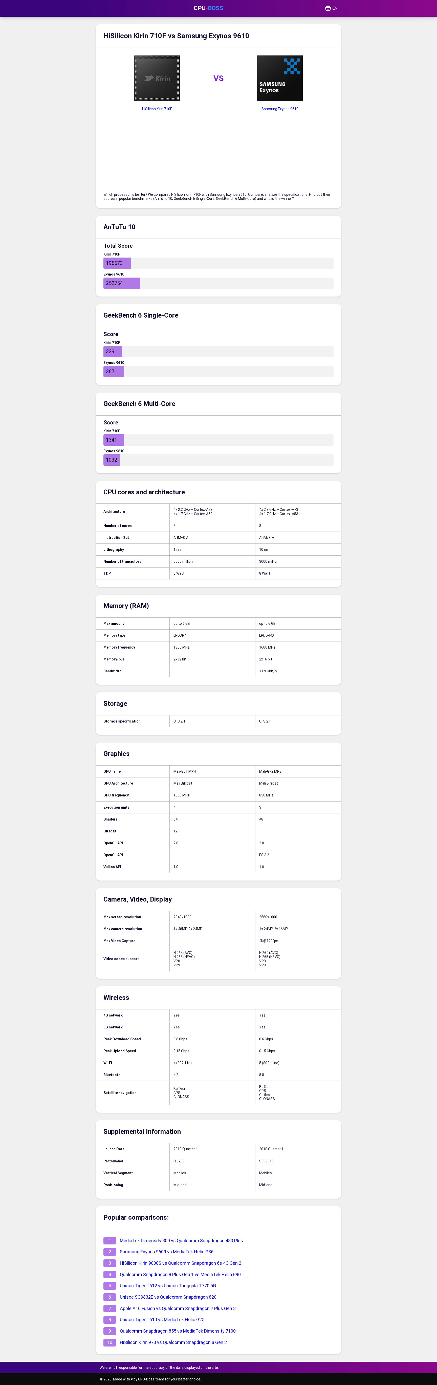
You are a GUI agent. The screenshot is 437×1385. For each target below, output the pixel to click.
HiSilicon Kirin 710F (157, 109)
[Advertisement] (218, 154)
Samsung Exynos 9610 (279, 109)
